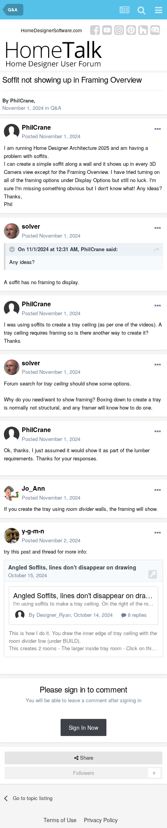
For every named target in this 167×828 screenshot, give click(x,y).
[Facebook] (95, 29)
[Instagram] (119, 29)
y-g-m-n (33, 530)
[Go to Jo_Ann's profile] (11, 493)
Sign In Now (83, 727)
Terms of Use (60, 820)
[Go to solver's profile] (11, 231)
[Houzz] (143, 29)
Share (85, 757)
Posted (51, 136)
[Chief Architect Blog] (155, 29)
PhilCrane (22, 100)
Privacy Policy (101, 820)
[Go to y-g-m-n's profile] (11, 535)
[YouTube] (107, 29)
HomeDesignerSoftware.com (51, 30)
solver (31, 226)
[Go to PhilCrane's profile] (11, 131)
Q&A (55, 107)
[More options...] (157, 129)
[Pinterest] (131, 29)
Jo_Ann (33, 488)
